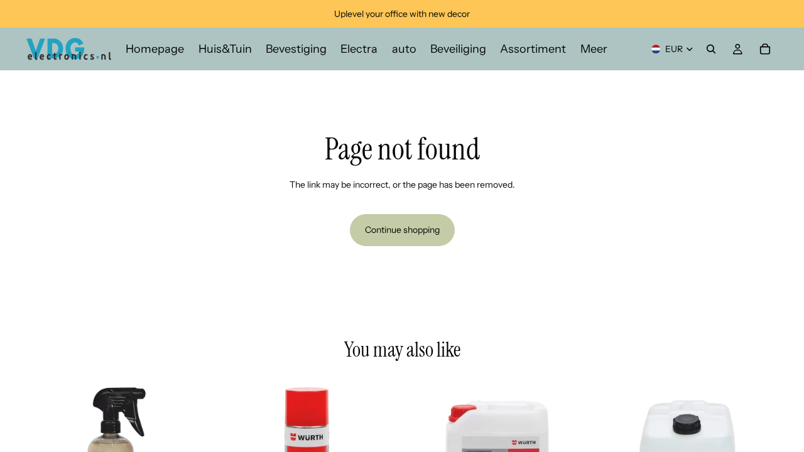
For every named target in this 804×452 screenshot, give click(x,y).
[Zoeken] (711, 49)
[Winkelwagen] (765, 49)
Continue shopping (402, 229)
